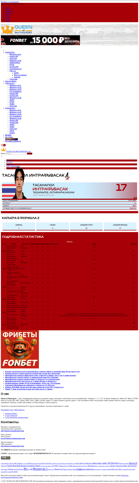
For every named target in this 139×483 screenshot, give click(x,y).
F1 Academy (16, 91)
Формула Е (15, 60)
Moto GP (14, 56)
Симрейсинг (16, 69)
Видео (8, 135)
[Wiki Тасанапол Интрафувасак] (136, 198)
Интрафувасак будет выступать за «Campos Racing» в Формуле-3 (30, 381)
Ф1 (26, 468)
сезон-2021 (118, 469)
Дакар (17, 77)
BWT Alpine (18, 463)
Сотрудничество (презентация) (16, 417)
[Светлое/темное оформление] (3, 145)
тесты (15, 472)
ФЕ (31, 469)
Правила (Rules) (11, 413)
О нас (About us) (11, 415)
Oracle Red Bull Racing (17, 466)
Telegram (8, 13)
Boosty (7, 17)
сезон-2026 (10, 472)
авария (74, 469)
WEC (12, 104)
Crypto (7, 21)
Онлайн (9, 137)
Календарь (11, 81)
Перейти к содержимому (10, 2)
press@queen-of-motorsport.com (13, 438)
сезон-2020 (110, 469)
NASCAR (14, 67)
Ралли (13, 71)
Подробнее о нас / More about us (12, 410)
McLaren (89, 463)
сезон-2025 (4, 472)
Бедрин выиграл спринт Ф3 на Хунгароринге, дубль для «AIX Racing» (32, 383)
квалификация (88, 469)
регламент (104, 469)
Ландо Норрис (106, 466)
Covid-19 (24, 463)
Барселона (75, 466)
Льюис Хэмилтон (116, 466)
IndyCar (13, 58)
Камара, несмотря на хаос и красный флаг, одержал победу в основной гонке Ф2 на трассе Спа (42, 371)
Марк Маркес (4, 469)
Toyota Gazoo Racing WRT (47, 466)
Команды (10, 108)
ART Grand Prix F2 (43, 195)
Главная (9, 160)
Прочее (13, 79)
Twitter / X (9, 11)
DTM (12, 65)
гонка (79, 469)
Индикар (91, 466)
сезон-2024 (131, 469)
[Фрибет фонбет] (20, 368)
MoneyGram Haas (124, 463)
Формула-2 (15, 87)
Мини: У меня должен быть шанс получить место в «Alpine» (29, 389)
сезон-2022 (125, 469)
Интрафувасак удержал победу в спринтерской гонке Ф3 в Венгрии (31, 377)
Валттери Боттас (83, 466)
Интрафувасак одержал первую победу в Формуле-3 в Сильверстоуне (32, 379)
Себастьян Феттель (18, 469)
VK (6, 7)
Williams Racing (64, 466)
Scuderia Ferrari (33, 466)
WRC (16, 73)
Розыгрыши (11, 139)
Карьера (70, 242)
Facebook (8, 9)
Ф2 (29, 469)
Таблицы (10, 83)
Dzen (7, 15)
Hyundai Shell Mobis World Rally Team (65, 463)
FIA (43, 463)
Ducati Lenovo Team (36, 463)
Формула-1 (15, 54)
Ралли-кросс (20, 75)
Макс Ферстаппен (130, 466)
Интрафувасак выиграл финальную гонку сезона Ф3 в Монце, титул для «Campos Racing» (40, 375)
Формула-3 (15, 89)
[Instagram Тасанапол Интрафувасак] (134, 198)
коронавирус (97, 469)
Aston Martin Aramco (7, 463)
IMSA (12, 133)
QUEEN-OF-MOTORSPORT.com (18, 151)
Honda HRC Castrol (50, 463)
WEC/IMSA (15, 63)
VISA (7, 19)
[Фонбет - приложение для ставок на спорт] (40, 44)
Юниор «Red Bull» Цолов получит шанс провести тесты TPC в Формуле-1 (34, 387)
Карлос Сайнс (98, 466)
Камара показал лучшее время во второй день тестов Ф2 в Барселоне (32, 373)
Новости (10, 52)
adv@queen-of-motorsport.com (12, 431)
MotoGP (133, 463)
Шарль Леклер (67, 469)
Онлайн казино (13, 141)
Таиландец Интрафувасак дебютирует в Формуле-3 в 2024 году (30, 385)
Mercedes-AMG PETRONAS (106, 463)
